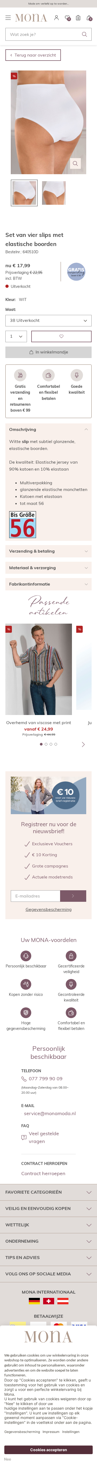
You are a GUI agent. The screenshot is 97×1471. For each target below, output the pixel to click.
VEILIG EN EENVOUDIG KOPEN (38, 1208)
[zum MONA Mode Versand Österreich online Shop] (62, 1301)
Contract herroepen (43, 1173)
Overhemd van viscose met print (38, 722)
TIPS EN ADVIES (22, 1257)
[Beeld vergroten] (75, 163)
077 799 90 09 (46, 1078)
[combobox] (48, 34)
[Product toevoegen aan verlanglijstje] (61, 336)
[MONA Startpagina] (31, 18)
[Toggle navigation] (8, 17)
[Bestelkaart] (78, 17)
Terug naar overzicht (35, 55)
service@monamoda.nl (50, 1113)
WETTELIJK (17, 1224)
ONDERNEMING (22, 1241)
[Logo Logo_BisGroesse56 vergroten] (22, 524)
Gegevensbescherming (49, 909)
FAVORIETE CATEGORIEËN (33, 1192)
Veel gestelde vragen (44, 1137)
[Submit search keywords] (85, 34)
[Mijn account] (56, 17)
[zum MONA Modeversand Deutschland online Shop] (34, 1301)
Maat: (10, 309)
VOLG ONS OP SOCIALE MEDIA (38, 1273)
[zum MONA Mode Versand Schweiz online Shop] (48, 1301)
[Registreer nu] (73, 896)
